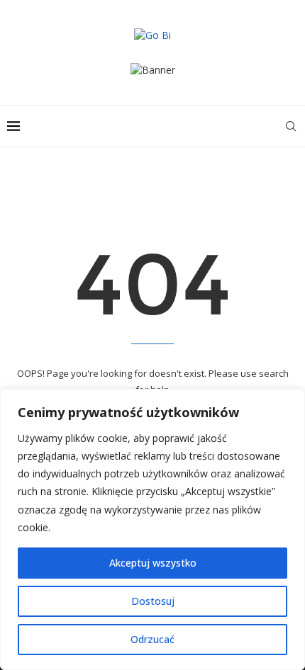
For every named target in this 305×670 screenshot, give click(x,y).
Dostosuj (152, 601)
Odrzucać (152, 639)
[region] (152, 529)
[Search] (291, 126)
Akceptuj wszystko (152, 562)
